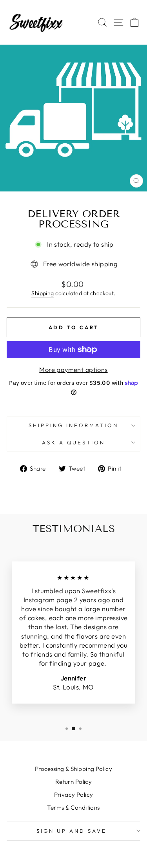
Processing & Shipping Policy (74, 768)
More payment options (73, 369)
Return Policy (73, 781)
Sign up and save (71, 831)
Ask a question (73, 442)
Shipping (42, 293)
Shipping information (73, 425)
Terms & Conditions (73, 807)
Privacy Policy (73, 794)
